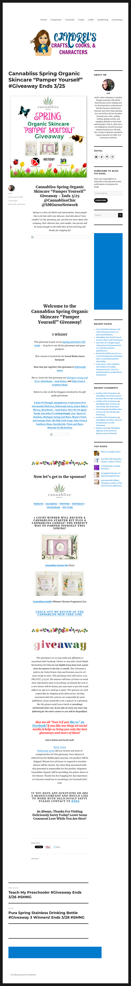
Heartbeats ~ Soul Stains (53, 381)
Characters (55, 20)
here (75, 801)
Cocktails (69, 20)
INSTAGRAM (53, 507)
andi (10, 193)
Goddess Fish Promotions (106, 393)
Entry (56, 747)
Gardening (102, 20)
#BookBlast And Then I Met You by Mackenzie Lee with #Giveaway (109, 423)
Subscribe (100, 200)
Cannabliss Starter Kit (56, 565)
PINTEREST (78, 504)
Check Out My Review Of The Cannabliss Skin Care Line (60, 613)
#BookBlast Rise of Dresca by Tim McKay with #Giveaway (109, 412)
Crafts (91, 20)
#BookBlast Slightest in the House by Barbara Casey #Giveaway (108, 431)
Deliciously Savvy (46, 750)
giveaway (21, 204)
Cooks (81, 20)
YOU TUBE (67, 507)
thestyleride (59, 424)
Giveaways (117, 20)
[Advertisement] (55, 952)
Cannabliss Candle (42, 601)
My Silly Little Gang (62, 420)
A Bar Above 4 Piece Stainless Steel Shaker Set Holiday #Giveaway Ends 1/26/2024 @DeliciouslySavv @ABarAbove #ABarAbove (109, 369)
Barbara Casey (101, 428)
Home (43, 20)
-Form (62, 747)
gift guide (12, 204)
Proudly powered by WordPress (23, 975)
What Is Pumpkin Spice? (111, 452)
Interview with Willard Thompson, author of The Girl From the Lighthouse (111, 483)
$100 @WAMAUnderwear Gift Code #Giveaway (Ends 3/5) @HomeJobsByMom (108, 332)
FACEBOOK (51, 504)
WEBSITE (38, 504)
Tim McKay (100, 409)
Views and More (75, 424)
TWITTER (64, 504)
